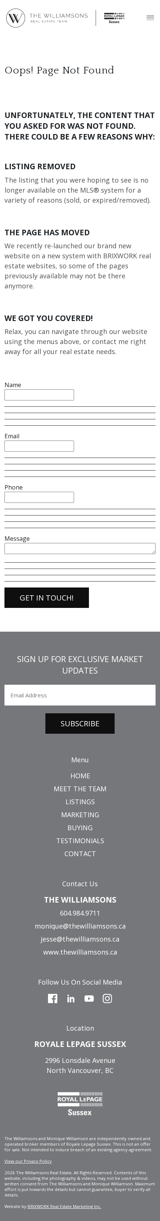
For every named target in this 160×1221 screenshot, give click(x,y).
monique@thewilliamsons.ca (80, 926)
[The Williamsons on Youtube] (89, 997)
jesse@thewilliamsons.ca (80, 938)
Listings (80, 801)
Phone (13, 487)
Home (80, 775)
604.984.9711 (80, 913)
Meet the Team (80, 788)
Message (17, 538)
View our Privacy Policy (28, 1161)
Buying (80, 827)
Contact (80, 853)
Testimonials (80, 840)
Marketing (80, 814)
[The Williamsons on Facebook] (52, 997)
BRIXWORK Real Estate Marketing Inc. (64, 1206)
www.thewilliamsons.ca (80, 951)
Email (11, 436)
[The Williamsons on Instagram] (107, 997)
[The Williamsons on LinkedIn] (71, 997)
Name (12, 385)
